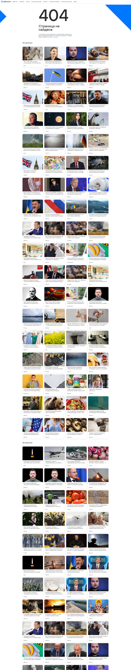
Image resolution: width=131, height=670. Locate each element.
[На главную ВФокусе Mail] (7, 1)
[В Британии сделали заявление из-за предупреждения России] (33, 100)
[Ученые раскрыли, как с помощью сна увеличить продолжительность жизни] (76, 341)
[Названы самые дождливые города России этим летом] (76, 363)
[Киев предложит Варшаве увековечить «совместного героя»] (33, 297)
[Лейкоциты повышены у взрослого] (98, 384)
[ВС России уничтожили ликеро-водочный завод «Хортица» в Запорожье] (98, 231)
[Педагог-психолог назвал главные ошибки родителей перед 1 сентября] (54, 559)
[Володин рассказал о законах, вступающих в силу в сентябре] (76, 166)
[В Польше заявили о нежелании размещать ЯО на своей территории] (98, 516)
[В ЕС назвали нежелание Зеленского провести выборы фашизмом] (33, 609)
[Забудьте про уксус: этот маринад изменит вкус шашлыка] (76, 231)
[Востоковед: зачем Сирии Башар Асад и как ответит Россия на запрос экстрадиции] (54, 231)
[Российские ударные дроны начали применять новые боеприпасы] (98, 450)
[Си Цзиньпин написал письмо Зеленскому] (76, 494)
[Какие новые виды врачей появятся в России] (98, 494)
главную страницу (53, 37)
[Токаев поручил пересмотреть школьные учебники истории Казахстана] (98, 537)
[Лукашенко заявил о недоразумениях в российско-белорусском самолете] (54, 588)
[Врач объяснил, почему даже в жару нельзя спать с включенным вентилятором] (33, 188)
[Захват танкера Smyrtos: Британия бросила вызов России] (54, 144)
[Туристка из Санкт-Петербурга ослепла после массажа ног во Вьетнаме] (33, 537)
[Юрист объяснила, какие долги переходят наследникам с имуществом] (98, 472)
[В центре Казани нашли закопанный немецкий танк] (33, 494)
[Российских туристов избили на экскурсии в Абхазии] (98, 122)
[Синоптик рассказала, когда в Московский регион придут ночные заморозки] (98, 166)
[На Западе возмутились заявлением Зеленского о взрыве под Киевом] (98, 297)
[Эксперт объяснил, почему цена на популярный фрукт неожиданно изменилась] (98, 253)
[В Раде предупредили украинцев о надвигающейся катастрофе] (54, 79)
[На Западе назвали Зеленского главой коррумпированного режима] (98, 100)
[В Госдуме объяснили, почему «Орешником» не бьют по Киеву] (76, 79)
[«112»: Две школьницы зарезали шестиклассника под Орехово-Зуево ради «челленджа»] (33, 588)
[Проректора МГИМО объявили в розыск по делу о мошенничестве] (54, 188)
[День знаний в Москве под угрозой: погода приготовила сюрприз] (33, 653)
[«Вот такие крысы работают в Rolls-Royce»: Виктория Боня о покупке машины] (54, 57)
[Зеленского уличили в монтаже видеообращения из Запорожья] (54, 609)
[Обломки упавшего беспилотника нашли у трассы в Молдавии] (98, 144)
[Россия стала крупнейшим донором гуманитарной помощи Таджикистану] (54, 210)
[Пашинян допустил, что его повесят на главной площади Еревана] (76, 609)
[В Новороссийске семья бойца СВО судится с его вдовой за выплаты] (98, 57)
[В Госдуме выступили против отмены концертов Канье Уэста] (76, 516)
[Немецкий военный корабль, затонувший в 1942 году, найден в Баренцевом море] (98, 406)
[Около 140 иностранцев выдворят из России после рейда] (33, 516)
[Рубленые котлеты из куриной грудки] (33, 472)
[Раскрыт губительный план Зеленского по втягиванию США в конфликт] (33, 210)
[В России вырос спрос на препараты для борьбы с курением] (54, 428)
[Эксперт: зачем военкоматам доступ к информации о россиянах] (98, 428)
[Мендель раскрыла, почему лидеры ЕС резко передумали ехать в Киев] (76, 122)
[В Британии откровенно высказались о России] (33, 166)
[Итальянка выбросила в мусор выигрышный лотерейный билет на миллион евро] (54, 166)
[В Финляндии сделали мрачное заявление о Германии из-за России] (76, 144)
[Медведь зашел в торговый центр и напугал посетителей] (54, 516)
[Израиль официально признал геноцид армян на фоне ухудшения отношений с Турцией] (54, 494)
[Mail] (2, 1)
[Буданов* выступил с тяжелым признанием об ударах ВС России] (76, 57)
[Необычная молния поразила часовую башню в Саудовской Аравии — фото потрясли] (33, 559)
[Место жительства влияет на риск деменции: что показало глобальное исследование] (54, 253)
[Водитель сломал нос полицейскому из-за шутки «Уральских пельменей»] (54, 631)
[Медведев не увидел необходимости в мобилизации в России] (33, 231)
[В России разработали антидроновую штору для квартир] (54, 384)
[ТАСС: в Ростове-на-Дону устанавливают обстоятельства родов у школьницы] (33, 57)
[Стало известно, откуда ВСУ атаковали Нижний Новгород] (76, 653)
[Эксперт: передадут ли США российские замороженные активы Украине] (33, 428)
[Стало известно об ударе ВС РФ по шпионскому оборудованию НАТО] (98, 609)
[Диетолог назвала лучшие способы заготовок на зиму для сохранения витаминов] (76, 559)
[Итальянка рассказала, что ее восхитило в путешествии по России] (98, 559)
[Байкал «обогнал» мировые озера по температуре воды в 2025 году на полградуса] (33, 319)
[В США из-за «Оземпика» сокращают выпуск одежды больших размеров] (33, 341)
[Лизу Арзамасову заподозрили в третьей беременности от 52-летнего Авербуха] (54, 450)
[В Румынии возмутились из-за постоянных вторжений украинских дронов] (76, 210)
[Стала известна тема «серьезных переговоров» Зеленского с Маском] (54, 537)
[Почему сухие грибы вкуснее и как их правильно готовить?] (76, 428)
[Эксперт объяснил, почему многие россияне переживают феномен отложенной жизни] (54, 472)
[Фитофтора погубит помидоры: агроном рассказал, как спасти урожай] (76, 631)
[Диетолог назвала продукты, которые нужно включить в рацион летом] (33, 450)
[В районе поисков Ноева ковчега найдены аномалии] (76, 472)
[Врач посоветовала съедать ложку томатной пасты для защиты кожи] (54, 297)
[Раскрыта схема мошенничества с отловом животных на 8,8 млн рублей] (54, 319)
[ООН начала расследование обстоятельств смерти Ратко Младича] (33, 122)
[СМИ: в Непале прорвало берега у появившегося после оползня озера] (33, 363)
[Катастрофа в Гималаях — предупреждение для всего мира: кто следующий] (76, 588)
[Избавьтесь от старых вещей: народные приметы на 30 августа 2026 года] (76, 100)
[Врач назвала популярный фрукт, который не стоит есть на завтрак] (98, 363)
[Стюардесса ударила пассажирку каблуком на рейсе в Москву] (98, 79)
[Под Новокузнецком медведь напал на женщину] (54, 406)
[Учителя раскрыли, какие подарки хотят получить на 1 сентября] (98, 319)
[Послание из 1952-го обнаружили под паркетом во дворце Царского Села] (98, 631)
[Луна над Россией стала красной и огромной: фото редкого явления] (54, 122)
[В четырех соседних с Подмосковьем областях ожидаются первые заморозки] (54, 653)
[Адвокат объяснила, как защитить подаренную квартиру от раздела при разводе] (76, 319)
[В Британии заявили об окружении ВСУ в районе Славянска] (33, 631)
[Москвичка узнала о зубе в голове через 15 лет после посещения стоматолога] (76, 450)
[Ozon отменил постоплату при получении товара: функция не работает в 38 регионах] (76, 253)
